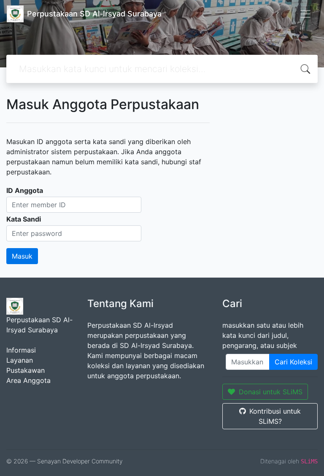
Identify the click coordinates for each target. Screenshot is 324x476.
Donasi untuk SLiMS (270, 392)
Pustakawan (25, 370)
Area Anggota (28, 380)
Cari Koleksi (293, 362)
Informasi (21, 350)
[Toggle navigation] (305, 13)
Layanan (19, 360)
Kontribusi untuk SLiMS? (275, 416)
